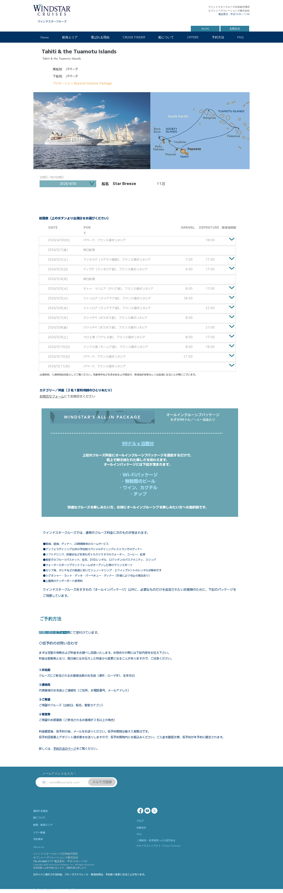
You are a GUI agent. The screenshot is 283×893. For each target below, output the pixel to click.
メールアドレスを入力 (57, 773)
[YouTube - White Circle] (147, 811)
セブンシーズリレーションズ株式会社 (55, 857)
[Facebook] (140, 811)
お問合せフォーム (52, 396)
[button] (69, 37)
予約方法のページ (64, 748)
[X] (154, 811)
